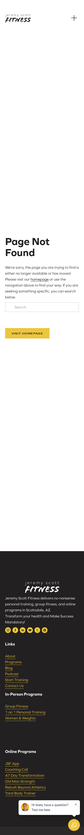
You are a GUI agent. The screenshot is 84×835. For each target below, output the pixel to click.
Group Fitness (16, 706)
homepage (40, 279)
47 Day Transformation (24, 775)
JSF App (12, 763)
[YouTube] (30, 630)
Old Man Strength (20, 781)
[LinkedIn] (22, 630)
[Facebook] (15, 630)
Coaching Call (16, 769)
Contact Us (14, 686)
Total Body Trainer (20, 793)
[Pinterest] (45, 630)
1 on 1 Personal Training (25, 712)
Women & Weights (20, 718)
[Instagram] (8, 630)
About (10, 656)
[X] (37, 630)
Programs (13, 662)
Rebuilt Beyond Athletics (25, 787)
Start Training (16, 680)
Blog (9, 668)
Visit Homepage (27, 333)
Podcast (12, 674)
